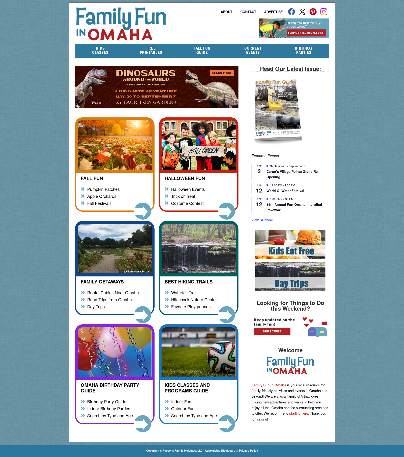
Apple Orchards (101, 196)
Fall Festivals (99, 203)
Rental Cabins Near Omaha (113, 292)
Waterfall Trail (183, 292)
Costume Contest (187, 203)
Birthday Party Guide (106, 401)
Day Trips (96, 306)
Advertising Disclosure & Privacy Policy (231, 450)
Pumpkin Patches (103, 189)
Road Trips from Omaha (109, 299)
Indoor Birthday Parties (108, 408)
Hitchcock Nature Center (194, 299)
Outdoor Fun (183, 408)
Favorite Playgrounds (191, 306)
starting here (298, 413)
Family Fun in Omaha (146, 23)
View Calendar (262, 220)
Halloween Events (188, 189)
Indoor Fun (181, 401)
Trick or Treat (183, 196)
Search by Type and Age (110, 415)
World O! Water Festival (285, 190)
